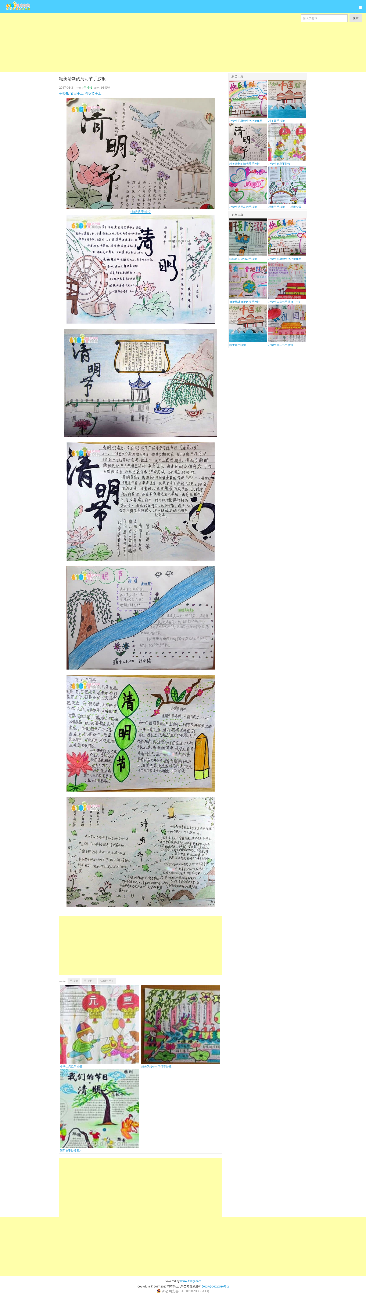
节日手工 (77, 93)
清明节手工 (93, 93)
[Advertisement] (127, 42)
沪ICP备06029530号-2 (215, 1286)
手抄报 (87, 87)
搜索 (356, 18)
